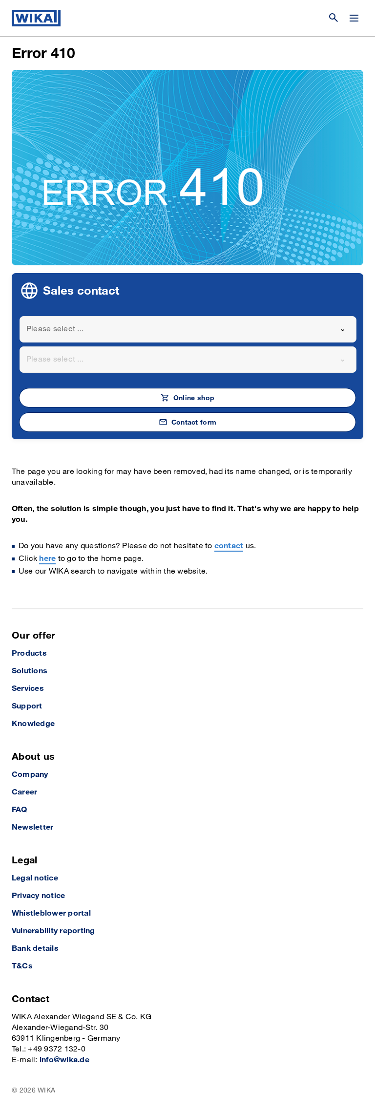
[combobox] (188, 329)
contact (229, 546)
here (47, 558)
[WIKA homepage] (36, 18)
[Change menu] (354, 18)
